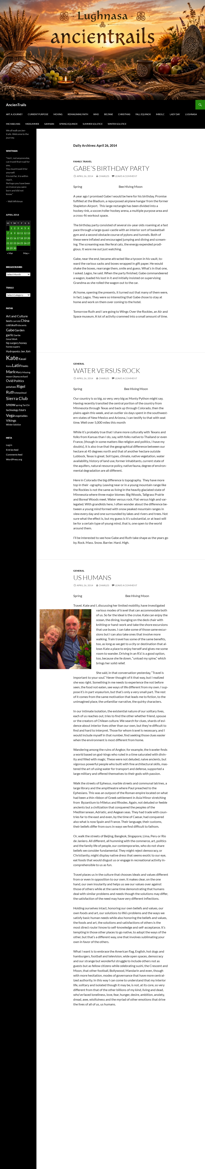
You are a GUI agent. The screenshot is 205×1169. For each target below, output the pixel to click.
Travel (87, 161)
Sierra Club (17, 398)
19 (25, 238)
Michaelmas (13, 124)
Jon (27, 351)
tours (22, 410)
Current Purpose (38, 114)
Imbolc (160, 114)
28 (7, 248)
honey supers (13, 346)
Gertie (17, 335)
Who (96, 114)
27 (28, 243)
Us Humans (92, 577)
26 (25, 243)
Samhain (49, 124)
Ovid (9, 381)
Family (77, 161)
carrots (16, 321)
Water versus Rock (106, 370)
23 (14, 243)
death (14, 325)
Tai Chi (26, 405)
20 (28, 238)
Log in (9, 444)
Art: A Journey (14, 114)
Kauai (22, 359)
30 (14, 248)
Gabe (10, 330)
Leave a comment (126, 176)
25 (21, 243)
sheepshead (20, 392)
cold (8, 325)
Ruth (10, 392)
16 (14, 238)
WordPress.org (14, 459)
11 (21, 233)
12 (25, 233)
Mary (19, 372)
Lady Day (175, 114)
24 (18, 243)
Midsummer (32, 124)
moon (9, 376)
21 (7, 243)
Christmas (124, 114)
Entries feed (12, 449)
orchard (24, 376)
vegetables (21, 415)
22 (11, 243)
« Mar (10, 253)
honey (23, 343)
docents (22, 325)
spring (19, 405)
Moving (57, 114)
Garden (19, 330)
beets (9, 321)
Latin (17, 365)
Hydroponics (13, 351)
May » (26, 253)
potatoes (11, 386)
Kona (9, 366)
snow (10, 404)
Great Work (11, 339)
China (25, 321)
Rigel (21, 386)
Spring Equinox (68, 124)
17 (18, 238)
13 (28, 233)
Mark (10, 371)
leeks (25, 366)
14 (7, 238)
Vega (10, 415)
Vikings (11, 420)
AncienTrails (16, 105)
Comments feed (14, 454)
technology (12, 410)
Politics (19, 381)
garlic (9, 335)
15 (11, 238)
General (78, 363)
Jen (23, 351)
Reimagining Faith (78, 114)
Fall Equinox (143, 114)
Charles (104, 176)
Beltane (108, 114)
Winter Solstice (117, 124)
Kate (12, 357)
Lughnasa (191, 114)
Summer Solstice (92, 124)
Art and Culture (17, 316)
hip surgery (12, 343)
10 (18, 233)
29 (11, 248)
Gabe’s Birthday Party (111, 168)
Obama (16, 376)
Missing (26, 372)
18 (21, 238)
